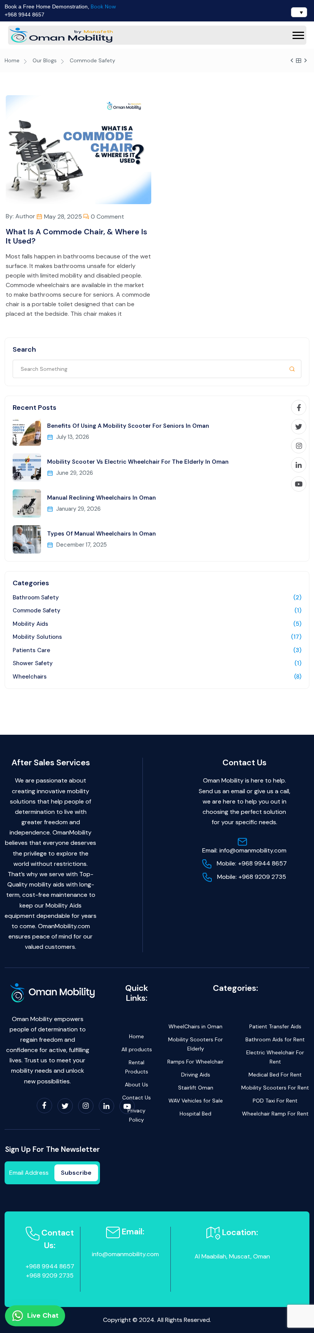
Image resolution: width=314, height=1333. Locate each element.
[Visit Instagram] (298, 445)
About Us (136, 1084)
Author (25, 216)
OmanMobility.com (64, 926)
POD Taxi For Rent (275, 1100)
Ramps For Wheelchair (195, 1061)
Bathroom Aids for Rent (275, 1039)
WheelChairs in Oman (195, 1026)
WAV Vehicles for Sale (195, 1100)
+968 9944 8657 (24, 14)
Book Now (103, 6)
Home (12, 60)
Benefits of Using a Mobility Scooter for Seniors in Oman (128, 426)
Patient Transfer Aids (275, 1026)
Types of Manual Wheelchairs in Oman (101, 533)
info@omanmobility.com (244, 850)
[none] (297, 12)
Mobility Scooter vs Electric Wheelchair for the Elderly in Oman (138, 462)
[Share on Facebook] (298, 407)
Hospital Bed (195, 1113)
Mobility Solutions (37, 637)
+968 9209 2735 (251, 877)
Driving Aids (195, 1074)
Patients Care (31, 650)
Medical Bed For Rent (275, 1074)
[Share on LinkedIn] (298, 464)
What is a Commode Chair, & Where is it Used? (76, 236)
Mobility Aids (30, 624)
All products (136, 1049)
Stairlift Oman (195, 1087)
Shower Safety (33, 663)
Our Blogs (45, 60)
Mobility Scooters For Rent (275, 1087)
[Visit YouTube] (298, 484)
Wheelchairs (30, 676)
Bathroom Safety (36, 597)
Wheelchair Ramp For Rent (275, 1113)
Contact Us (136, 1097)
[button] (298, 35)
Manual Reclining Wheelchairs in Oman (101, 498)
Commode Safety (37, 610)
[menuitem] (299, 12)
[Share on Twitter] (298, 426)
